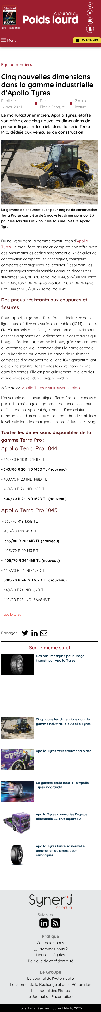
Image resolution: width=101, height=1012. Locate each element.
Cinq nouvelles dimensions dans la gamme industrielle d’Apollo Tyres (63, 721)
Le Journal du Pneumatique (50, 996)
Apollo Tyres (12, 614)
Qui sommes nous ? (51, 948)
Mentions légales (50, 954)
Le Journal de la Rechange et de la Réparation (50, 984)
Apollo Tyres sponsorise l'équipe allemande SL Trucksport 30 (61, 816)
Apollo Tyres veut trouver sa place (51, 387)
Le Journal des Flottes (50, 990)
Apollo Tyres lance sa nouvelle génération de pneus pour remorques (60, 850)
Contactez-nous (50, 942)
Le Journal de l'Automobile (50, 978)
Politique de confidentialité (50, 961)
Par (52, 103)
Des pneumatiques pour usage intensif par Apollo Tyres (60, 658)
